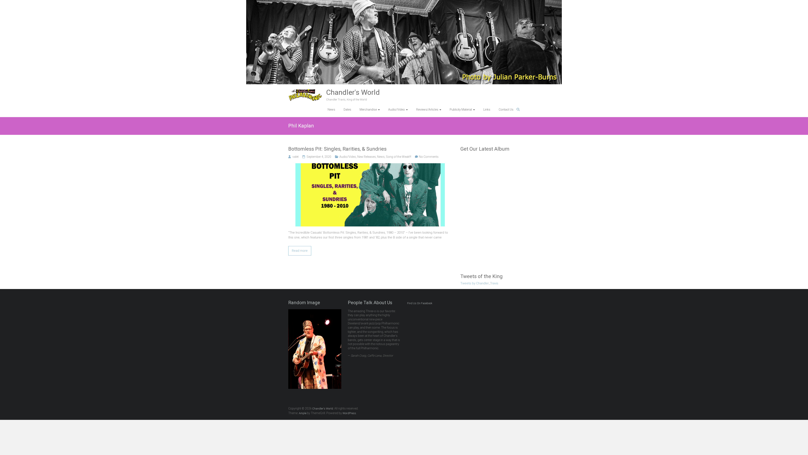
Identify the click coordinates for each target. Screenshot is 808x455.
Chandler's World (353, 92)
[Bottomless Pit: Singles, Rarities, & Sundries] (370, 165)
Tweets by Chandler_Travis (479, 283)
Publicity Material (461, 109)
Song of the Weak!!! (398, 156)
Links (486, 109)
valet (295, 156)
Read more (300, 251)
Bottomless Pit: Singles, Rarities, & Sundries (337, 149)
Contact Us (506, 109)
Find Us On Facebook (419, 303)
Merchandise (368, 109)
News (331, 109)
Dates (347, 109)
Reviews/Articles (427, 109)
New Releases (366, 156)
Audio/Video (347, 156)
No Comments (429, 156)
